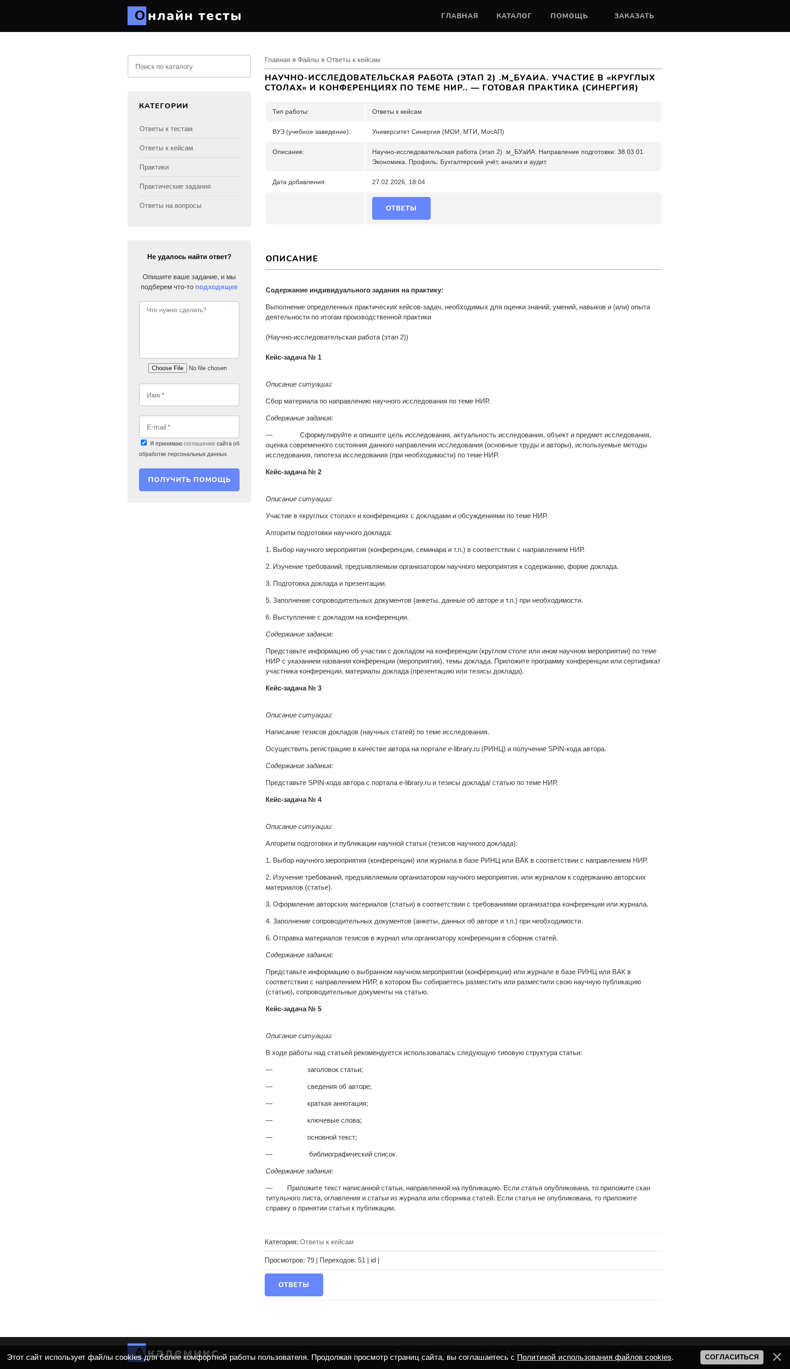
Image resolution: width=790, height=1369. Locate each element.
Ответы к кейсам (353, 60)
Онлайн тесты (188, 15)
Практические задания (175, 186)
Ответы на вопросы (170, 205)
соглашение (199, 443)
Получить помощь (189, 479)
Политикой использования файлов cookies (594, 1357)
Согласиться (732, 1357)
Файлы (308, 60)
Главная (277, 60)
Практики (154, 167)
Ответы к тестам (165, 129)
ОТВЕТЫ (401, 208)
